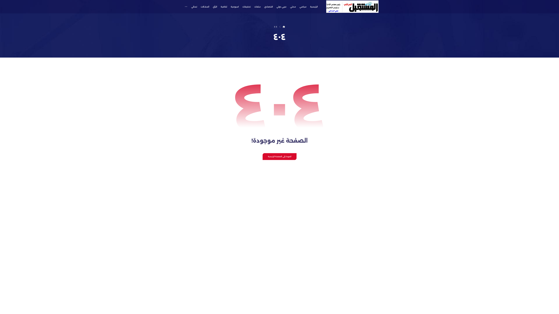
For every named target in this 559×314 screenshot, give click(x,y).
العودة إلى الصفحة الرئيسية (279, 156)
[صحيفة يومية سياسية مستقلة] (352, 6)
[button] (186, 6)
